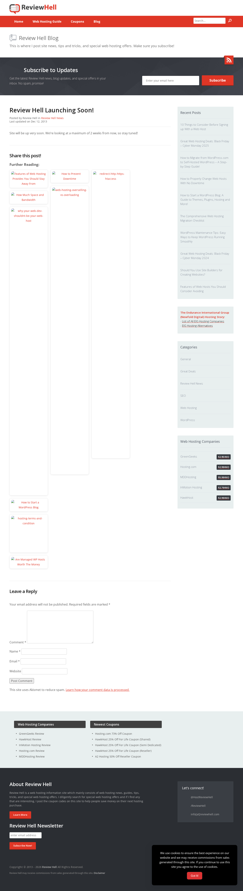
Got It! (194, 875)
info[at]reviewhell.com (205, 814)
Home (18, 21)
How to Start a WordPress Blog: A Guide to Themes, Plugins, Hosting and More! (205, 199)
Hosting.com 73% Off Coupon (113, 733)
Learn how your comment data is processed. (97, 690)
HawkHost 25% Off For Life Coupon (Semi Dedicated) (128, 745)
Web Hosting (188, 408)
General (185, 359)
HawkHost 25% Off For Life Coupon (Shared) (122, 739)
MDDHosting (188, 477)
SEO (183, 395)
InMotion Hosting (191, 487)
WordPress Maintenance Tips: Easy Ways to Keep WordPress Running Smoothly (203, 237)
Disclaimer (99, 873)
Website (15, 671)
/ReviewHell (198, 806)
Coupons (77, 21)
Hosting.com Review (31, 751)
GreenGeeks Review (31, 733)
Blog (97, 21)
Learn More (20, 814)
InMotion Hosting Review (34, 745)
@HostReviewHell (202, 797)
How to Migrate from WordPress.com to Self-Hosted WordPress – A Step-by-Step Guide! (204, 162)
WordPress (187, 420)
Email (14, 661)
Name (15, 651)
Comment (17, 642)
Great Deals (188, 371)
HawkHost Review (30, 739)
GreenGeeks (188, 456)
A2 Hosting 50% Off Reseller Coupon (118, 756)
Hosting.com (188, 467)
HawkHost (186, 497)
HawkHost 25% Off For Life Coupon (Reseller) (123, 751)
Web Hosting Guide (47, 21)
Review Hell (49, 867)
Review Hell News (52, 118)
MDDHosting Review (32, 756)
